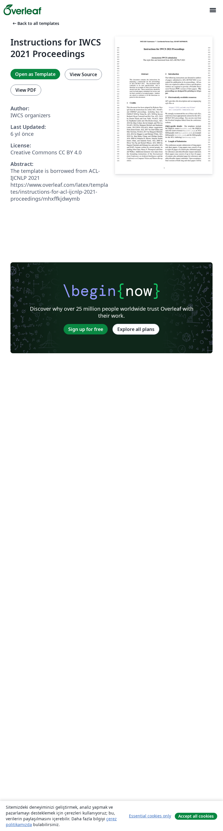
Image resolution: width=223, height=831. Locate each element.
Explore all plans (135, 329)
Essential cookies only (150, 816)
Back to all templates (35, 23)
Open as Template (35, 74)
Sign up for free (85, 329)
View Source (83, 74)
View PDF (25, 90)
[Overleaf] (22, 10)
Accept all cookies (196, 816)
